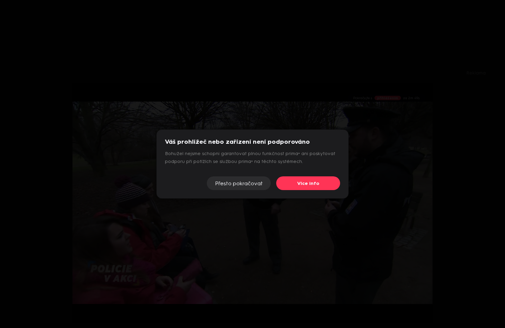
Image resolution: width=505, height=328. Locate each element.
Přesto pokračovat (239, 183)
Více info (308, 183)
